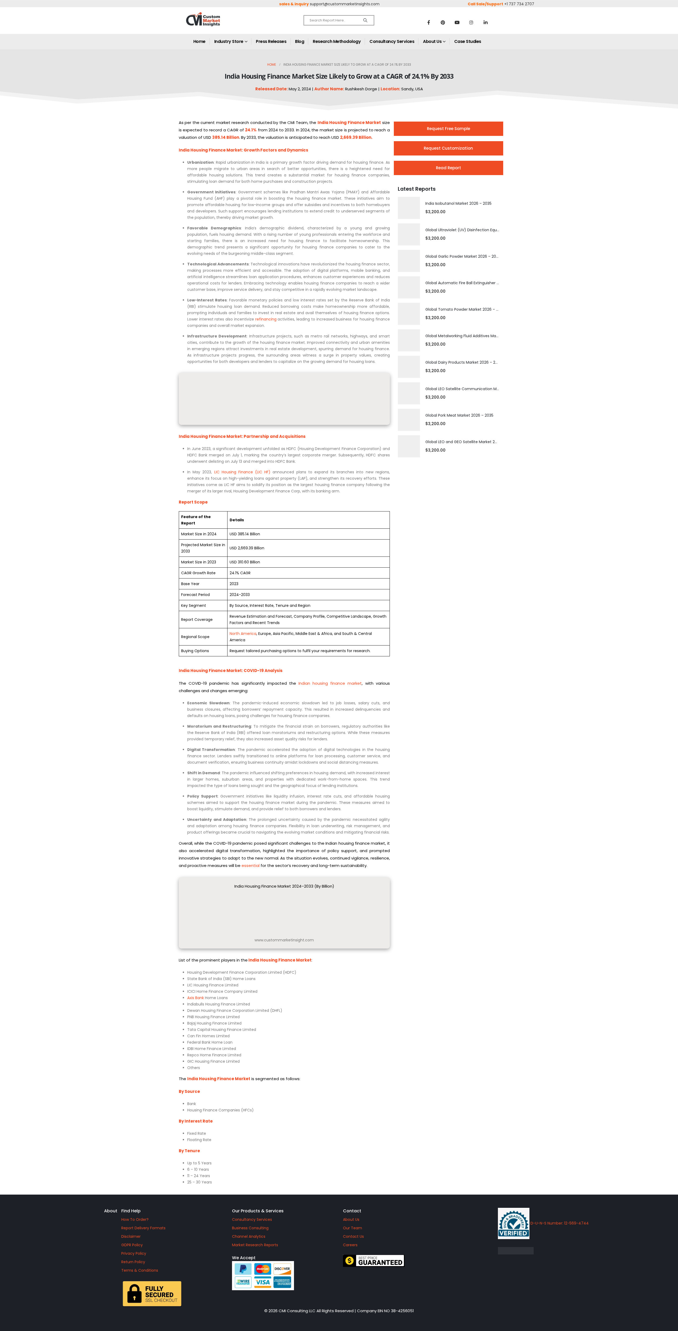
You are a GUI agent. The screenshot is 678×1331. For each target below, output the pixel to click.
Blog (299, 41)
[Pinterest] (442, 22)
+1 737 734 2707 (519, 4)
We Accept (244, 1258)
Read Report (448, 168)
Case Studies (467, 41)
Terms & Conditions (139, 1270)
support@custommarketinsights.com (345, 4)
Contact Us (353, 1236)
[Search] (365, 20)
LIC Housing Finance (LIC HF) (242, 472)
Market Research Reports (255, 1245)
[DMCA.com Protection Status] (560, 1250)
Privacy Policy (133, 1253)
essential (251, 865)
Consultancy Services (391, 41)
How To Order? (135, 1219)
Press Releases (271, 41)
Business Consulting (250, 1228)
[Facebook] (428, 22)
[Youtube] (457, 22)
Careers (350, 1245)
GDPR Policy (132, 1245)
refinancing (265, 319)
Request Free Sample (448, 128)
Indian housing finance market (330, 683)
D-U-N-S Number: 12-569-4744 (559, 1223)
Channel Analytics (248, 1236)
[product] (409, 208)
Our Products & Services (258, 1211)
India (323, 122)
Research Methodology (337, 41)
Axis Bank (195, 997)
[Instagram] (471, 22)
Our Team (352, 1228)
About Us (432, 41)
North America (243, 633)
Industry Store (228, 41)
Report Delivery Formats (143, 1228)
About (110, 1211)
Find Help (131, 1211)
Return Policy (133, 1262)
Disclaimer (131, 1236)
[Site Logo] (214, 23)
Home (199, 41)
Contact (352, 1211)
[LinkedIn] (485, 22)
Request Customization (448, 148)
